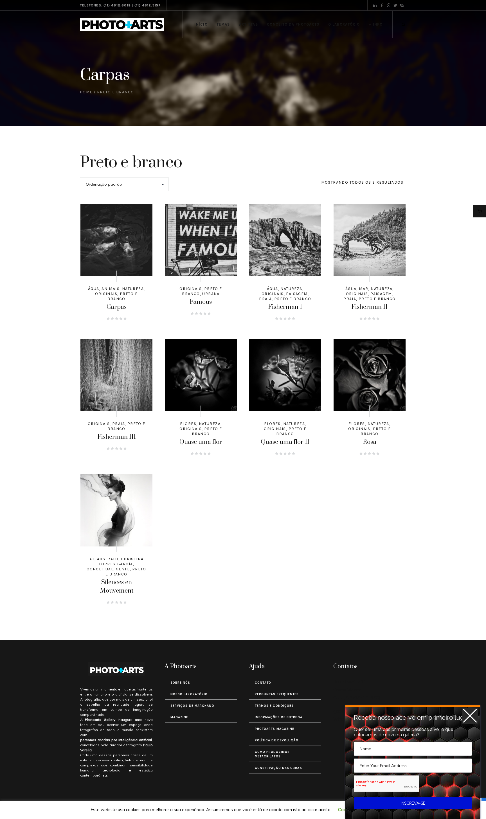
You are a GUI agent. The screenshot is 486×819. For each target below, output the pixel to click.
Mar (363, 288)
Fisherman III (116, 437)
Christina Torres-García (121, 561)
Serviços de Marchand (192, 706)
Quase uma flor (200, 442)
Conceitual (100, 569)
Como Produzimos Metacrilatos (272, 754)
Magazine (179, 717)
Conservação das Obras (278, 768)
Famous (201, 302)
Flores (188, 423)
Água (93, 288)
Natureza (133, 288)
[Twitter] (395, 5)
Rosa (369, 442)
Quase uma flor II (285, 442)
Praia (265, 298)
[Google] (388, 5)
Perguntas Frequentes (277, 694)
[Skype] (402, 5)
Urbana (210, 293)
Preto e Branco (122, 296)
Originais (106, 293)
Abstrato (107, 559)
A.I (91, 559)
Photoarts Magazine (274, 729)
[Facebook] (382, 5)
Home (86, 92)
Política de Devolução (276, 740)
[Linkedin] (375, 5)
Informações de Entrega (278, 717)
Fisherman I (285, 307)
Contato (263, 683)
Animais (111, 288)
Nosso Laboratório (189, 694)
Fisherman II (369, 307)
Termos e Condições (274, 706)
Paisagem (296, 293)
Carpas (117, 307)
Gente (123, 569)
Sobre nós (180, 683)
